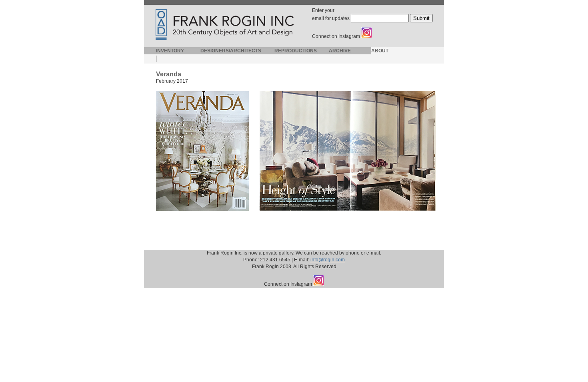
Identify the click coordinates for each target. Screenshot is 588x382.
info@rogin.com (327, 260)
